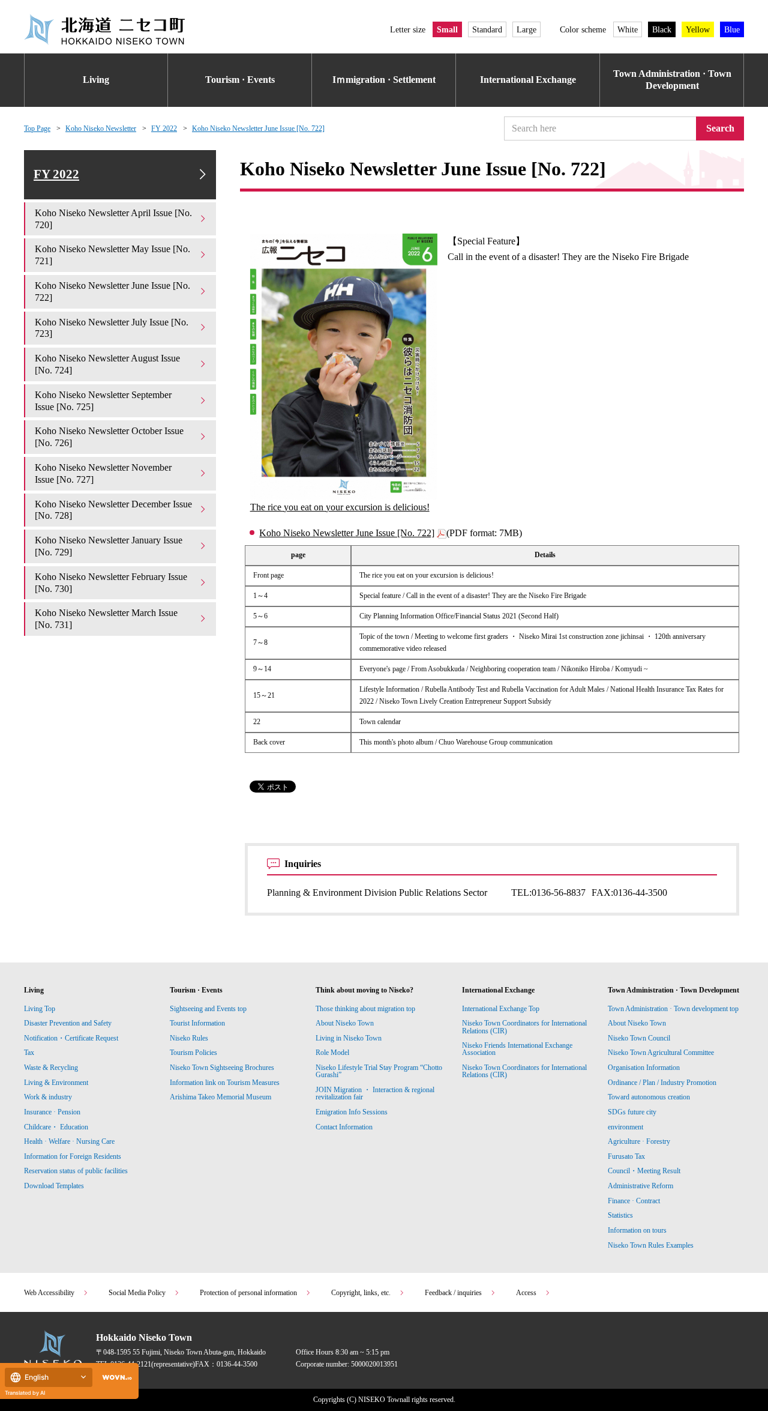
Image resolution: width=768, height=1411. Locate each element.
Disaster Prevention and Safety (68, 1023)
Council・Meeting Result (644, 1171)
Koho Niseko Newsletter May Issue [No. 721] (112, 255)
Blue (732, 29)
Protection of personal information (248, 1293)
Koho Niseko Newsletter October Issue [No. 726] (109, 437)
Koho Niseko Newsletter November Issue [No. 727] (103, 473)
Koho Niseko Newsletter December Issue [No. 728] (113, 510)
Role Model (332, 1052)
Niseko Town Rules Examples (651, 1245)
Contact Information (344, 1127)
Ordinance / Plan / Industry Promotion (662, 1082)
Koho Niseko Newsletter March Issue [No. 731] (106, 619)
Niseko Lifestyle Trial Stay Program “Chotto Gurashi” (379, 1071)
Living (96, 79)
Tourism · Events (240, 79)
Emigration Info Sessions (352, 1112)
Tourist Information (197, 1023)
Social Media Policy (137, 1293)
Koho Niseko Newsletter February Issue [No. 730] (111, 583)
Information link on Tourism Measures (225, 1082)
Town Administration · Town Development (672, 79)
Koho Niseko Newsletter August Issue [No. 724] (107, 364)
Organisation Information (644, 1067)
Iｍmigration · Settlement (384, 79)
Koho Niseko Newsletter (100, 128)
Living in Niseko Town (349, 1038)
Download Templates (55, 1186)
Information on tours (637, 1230)
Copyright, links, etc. (361, 1293)
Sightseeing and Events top (208, 1009)
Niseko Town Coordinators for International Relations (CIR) (524, 1027)
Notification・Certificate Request (71, 1038)
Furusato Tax (626, 1156)
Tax (29, 1052)
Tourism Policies (193, 1052)
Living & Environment (56, 1082)
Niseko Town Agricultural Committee (661, 1052)
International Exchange (528, 79)
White (627, 29)
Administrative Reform (640, 1186)
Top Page (37, 128)
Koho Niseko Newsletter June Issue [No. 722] (258, 128)
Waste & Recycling (51, 1067)
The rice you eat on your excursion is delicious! (340, 507)
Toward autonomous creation (649, 1097)
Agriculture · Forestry (639, 1141)
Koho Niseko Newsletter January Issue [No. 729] (108, 546)
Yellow (698, 29)
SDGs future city (632, 1112)
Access (526, 1293)
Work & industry (48, 1097)
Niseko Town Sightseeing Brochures (222, 1067)
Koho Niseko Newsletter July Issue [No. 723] (111, 328)
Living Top (39, 1009)
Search (720, 128)
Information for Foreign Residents (72, 1156)
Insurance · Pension (52, 1112)
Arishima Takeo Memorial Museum (220, 1097)
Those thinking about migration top (365, 1009)
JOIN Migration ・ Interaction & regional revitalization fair (375, 1093)
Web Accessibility (49, 1293)
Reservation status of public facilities (76, 1171)
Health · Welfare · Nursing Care (69, 1141)
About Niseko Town (345, 1023)
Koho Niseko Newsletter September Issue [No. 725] (103, 401)
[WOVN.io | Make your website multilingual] (114, 1377)
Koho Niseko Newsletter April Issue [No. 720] (113, 219)
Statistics (620, 1215)
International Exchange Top (500, 1009)
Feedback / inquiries (453, 1293)
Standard (487, 29)
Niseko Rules (189, 1038)
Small (447, 29)
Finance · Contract (634, 1201)
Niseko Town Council (639, 1038)
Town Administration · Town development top (673, 1009)
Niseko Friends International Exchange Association (517, 1049)
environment (625, 1127)
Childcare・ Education (56, 1127)
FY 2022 (164, 128)
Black (661, 29)
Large (526, 29)
